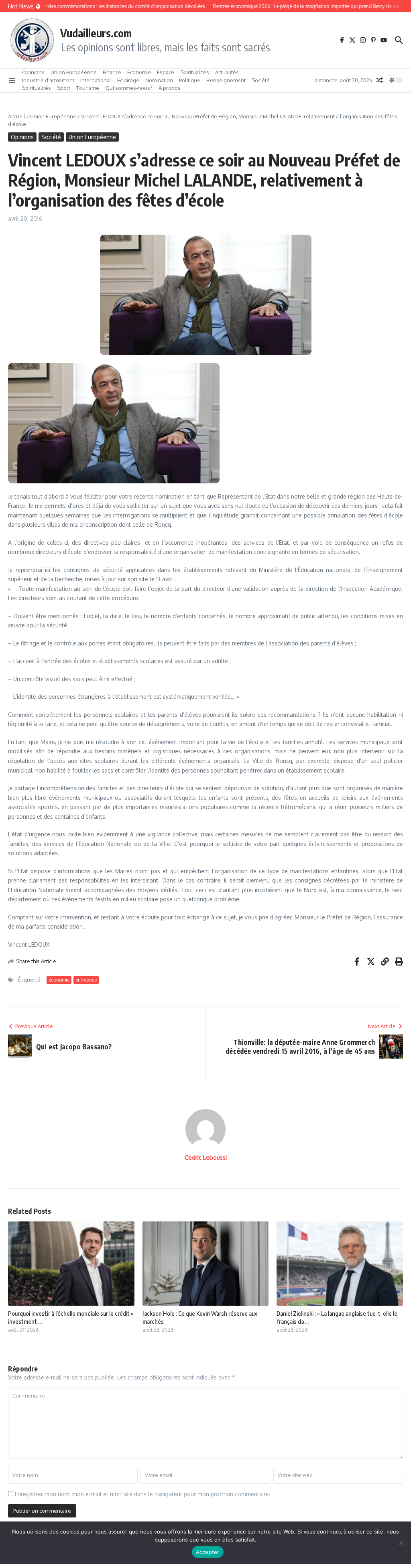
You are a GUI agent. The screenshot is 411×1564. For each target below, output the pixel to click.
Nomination (159, 80)
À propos (170, 88)
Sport (63, 88)
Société (261, 80)
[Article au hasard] (379, 80)
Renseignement (226, 80)
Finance (112, 72)
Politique (189, 80)
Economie (139, 72)
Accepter (208, 1552)
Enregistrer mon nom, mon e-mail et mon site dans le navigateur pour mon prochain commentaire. (143, 1494)
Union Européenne (74, 72)
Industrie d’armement (48, 80)
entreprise (86, 980)
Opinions (33, 72)
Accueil (16, 116)
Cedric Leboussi (206, 1157)
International (95, 80)
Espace (165, 72)
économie (59, 980)
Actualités (227, 72)
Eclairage (128, 80)
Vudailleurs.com (96, 33)
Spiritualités (194, 72)
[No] (401, 1543)
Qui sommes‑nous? (129, 88)
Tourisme (87, 88)
